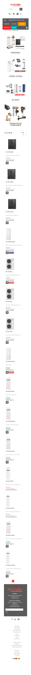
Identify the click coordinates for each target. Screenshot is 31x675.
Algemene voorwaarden (17, 645)
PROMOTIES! (7, 27)
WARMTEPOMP (15, 30)
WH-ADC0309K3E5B (10, 421)
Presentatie (17, 626)
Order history (17, 652)
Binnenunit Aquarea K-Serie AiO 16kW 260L (12, 511)
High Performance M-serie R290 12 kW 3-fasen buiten (14, 185)
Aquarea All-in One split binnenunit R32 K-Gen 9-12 (14, 538)
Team (17, 634)
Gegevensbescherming (17, 646)
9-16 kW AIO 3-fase (9, 364)
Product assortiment (17, 630)
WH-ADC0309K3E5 (10, 391)
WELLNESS (14, 24)
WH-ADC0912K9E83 (10, 565)
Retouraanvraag (17, 653)
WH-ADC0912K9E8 (10, 535)
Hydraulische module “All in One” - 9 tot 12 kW (13, 454)
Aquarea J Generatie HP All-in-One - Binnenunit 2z (14, 245)
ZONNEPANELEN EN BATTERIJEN (16, 20)
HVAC (5, 20)
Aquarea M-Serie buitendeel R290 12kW (12, 215)
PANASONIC (8, 158)
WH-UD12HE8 (9, 301)
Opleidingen (17, 638)
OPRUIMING (22, 24)
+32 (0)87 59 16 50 (15, 596)
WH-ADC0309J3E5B (10, 241)
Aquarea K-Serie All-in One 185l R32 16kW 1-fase (13, 484)
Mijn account (17, 650)
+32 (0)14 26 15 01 (15, 605)
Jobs (17, 637)
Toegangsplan (17, 635)
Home (6, 30)
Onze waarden (17, 627)
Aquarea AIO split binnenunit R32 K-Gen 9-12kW (13, 568)
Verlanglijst (17, 655)
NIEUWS (14, 27)
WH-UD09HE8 (9, 271)
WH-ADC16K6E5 (9, 481)
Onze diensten (17, 629)
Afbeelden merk (17, 632)
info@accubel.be (14, 598)
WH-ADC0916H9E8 (10, 361)
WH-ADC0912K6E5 (10, 451)
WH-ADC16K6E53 (10, 508)
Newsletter (17, 643)
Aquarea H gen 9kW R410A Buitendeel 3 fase (13, 275)
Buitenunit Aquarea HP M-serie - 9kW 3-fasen (13, 155)
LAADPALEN (6, 24)
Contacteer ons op (17, 642)
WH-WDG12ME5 (9, 212)
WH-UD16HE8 (9, 331)
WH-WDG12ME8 (9, 182)
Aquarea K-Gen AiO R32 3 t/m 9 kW (11, 394)
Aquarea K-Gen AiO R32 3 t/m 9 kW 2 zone (12, 424)
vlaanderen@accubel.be (15, 606)
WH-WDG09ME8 (9, 152)
